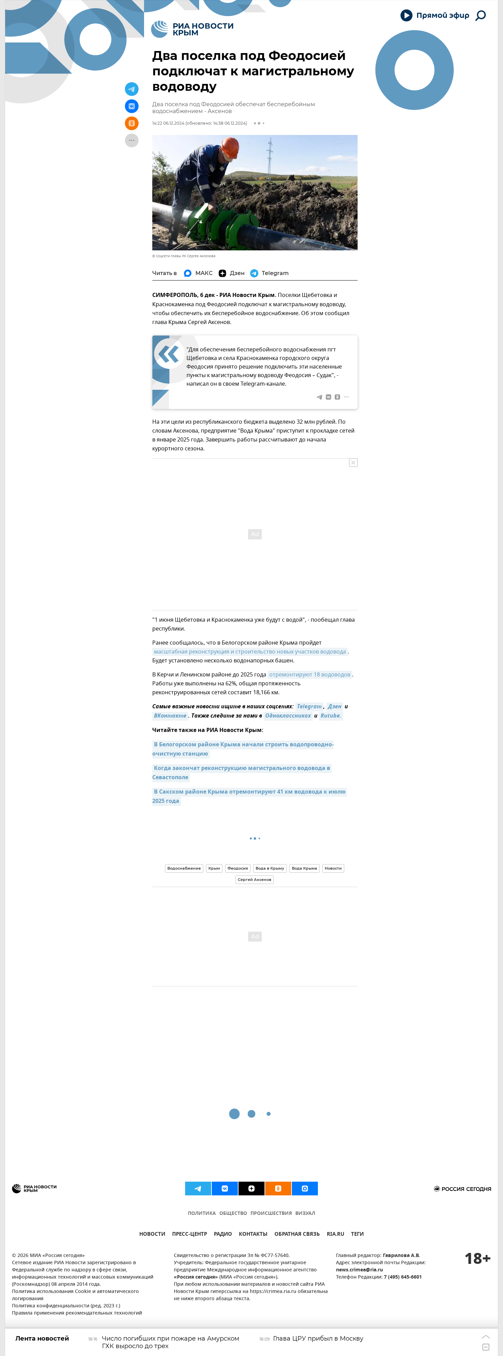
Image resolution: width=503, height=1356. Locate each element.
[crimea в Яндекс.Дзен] (251, 1188)
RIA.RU (335, 1235)
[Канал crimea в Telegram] (198, 1188)
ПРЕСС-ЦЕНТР (189, 1235)
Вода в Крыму (270, 868)
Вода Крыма (304, 868)
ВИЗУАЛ (305, 1214)
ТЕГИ (357, 1235)
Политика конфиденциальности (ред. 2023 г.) (66, 1306)
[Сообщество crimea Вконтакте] (225, 1188)
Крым (214, 868)
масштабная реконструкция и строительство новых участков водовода (250, 652)
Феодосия (238, 868)
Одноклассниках (288, 716)
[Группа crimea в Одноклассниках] (278, 1188)
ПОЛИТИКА (202, 1214)
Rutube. (331, 716)
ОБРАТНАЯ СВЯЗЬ (297, 1235)
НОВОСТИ (152, 1235)
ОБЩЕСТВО (233, 1214)
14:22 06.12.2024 (168, 123)
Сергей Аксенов (254, 879)
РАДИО (223, 1235)
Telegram (309, 706)
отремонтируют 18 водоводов (309, 675)
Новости (333, 868)
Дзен (334, 706)
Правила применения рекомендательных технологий (77, 1313)
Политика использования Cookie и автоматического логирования (75, 1295)
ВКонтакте (170, 716)
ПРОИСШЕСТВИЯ (271, 1214)
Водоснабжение (184, 868)
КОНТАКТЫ (253, 1235)
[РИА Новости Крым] (192, 29)
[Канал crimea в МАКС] (305, 1188)
